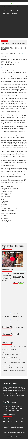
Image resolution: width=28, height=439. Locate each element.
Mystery (5, 392)
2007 (18, 410)
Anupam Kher (5, 349)
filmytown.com (6, 357)
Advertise (5, 427)
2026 (4, 406)
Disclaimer (12, 427)
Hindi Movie (14, 357)
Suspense (18, 395)
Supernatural (12, 395)
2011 (7, 410)
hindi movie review (6, 359)
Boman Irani (17, 352)
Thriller (22, 395)
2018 (7, 408)
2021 (18, 406)
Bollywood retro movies (7, 352)
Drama (13, 388)
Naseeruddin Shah (6, 365)
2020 (21, 406)
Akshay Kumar (11, 346)
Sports (17, 393)
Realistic (10, 392)
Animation (15, 387)
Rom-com (15, 392)
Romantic (20, 392)
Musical (23, 390)
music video (21, 362)
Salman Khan (5, 370)
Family (23, 388)
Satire (4, 393)
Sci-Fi (8, 393)
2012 (4, 410)
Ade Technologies (17, 436)
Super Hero (5, 395)
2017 (10, 408)
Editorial (11, 56)
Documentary (18, 388)
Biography (20, 387)
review (21, 367)
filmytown (15, 354)
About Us (18, 426)
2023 (13, 406)
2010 (10, 410)
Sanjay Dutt (13, 370)
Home (6, 426)
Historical (15, 390)
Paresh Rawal (15, 365)
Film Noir (10, 390)
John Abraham (16, 359)
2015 (15, 408)
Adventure (9, 387)
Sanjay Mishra (21, 370)
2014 (18, 408)
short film (4, 373)
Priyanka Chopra (6, 367)
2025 (7, 406)
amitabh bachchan (21, 346)
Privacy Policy (20, 427)
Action (4, 387)
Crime (9, 388)
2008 (15, 410)
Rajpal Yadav (14, 367)
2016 (13, 408)
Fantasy (5, 390)
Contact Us (12, 426)
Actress (4, 346)
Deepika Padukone (6, 354)
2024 (10, 406)
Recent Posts (7, 270)
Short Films (12, 393)
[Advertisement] (14, 32)
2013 (21, 408)
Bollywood (13, 349)
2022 (15, 406)
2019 (4, 408)
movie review (13, 362)
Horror (19, 390)
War (4, 397)
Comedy (5, 388)
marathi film (5, 362)
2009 (13, 410)
